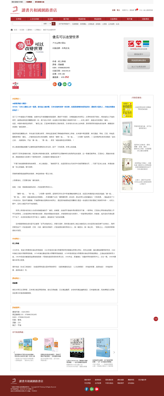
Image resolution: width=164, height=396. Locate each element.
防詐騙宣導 (142, 380)
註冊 (113, 10)
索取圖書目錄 (39, 2)
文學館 (18, 19)
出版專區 (113, 19)
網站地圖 (120, 380)
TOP (155, 319)
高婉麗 (61, 64)
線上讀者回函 (148, 10)
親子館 (66, 19)
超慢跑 (98, 24)
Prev (14, 352)
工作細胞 (111, 24)
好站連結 (131, 383)
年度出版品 (109, 383)
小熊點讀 (91, 24)
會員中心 (125, 10)
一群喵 (104, 24)
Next (114, 352)
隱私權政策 (109, 380)
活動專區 (145, 19)
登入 (118, 10)
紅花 (117, 24)
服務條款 (98, 380)
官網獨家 (75, 24)
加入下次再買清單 (139, 67)
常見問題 (87, 383)
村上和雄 (62, 61)
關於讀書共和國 (17, 2)
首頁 (15, 30)
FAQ (140, 10)
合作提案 (98, 383)
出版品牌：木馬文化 (61, 48)
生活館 (50, 19)
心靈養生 (29, 30)
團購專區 (131, 380)
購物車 (132, 10)
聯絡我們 (120, 383)
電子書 (129, 19)
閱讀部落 (82, 19)
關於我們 (87, 380)
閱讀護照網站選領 (139, 60)
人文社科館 (34, 19)
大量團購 (29, 2)
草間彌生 (83, 24)
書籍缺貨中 (138, 54)
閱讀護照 (97, 19)
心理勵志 (37, 30)
